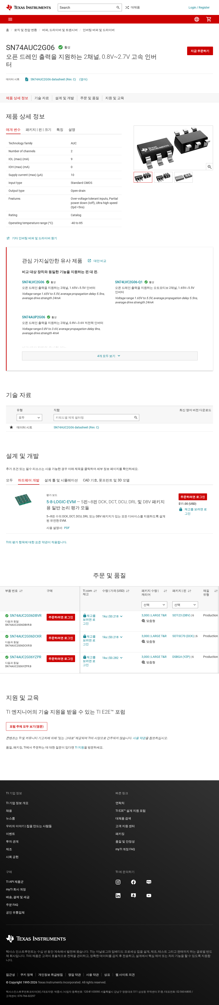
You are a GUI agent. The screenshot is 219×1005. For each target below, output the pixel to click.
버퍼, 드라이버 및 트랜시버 (60, 30)
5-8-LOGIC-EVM (61, 501)
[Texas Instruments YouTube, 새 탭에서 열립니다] (148, 897)
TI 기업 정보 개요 (17, 803)
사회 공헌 (12, 857)
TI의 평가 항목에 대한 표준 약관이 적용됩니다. (36, 542)
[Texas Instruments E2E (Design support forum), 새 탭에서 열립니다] (133, 897)
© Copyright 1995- (21, 982)
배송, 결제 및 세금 (18, 897)
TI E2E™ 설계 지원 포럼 (130, 810)
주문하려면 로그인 (193, 497)
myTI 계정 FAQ (125, 849)
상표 (107, 974)
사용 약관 (139, 738)
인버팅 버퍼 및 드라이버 (99, 30)
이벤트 (10, 833)
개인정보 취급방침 (50, 974)
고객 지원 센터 (125, 826)
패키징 (119, 833)
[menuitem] (197, 19)
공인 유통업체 (15, 912)
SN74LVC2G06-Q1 (129, 282)
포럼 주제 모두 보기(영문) (27, 726)
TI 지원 (79, 747)
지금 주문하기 (200, 51)
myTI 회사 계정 (16, 889)
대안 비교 (100, 261)
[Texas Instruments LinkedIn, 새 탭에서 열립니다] (118, 897)
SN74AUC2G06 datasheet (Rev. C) (53, 79)
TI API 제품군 (15, 881)
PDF (67, 528)
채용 (9, 810)
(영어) (83, 79)
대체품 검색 (123, 818)
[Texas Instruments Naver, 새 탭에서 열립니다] (148, 883)
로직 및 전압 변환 (25, 30)
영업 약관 (74, 974)
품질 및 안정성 (125, 841)
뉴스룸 (10, 818)
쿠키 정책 (26, 974)
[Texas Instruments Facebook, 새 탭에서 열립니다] (133, 883)
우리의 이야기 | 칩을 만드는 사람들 (29, 826)
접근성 (10, 974)
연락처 (119, 803)
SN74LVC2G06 (33, 282)
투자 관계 (12, 841)
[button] (10, 19)
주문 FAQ (12, 904)
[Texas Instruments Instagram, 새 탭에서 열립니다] (118, 883)
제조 (9, 849)
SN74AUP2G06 (33, 317)
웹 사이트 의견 (125, 974)
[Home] (28, 7)
